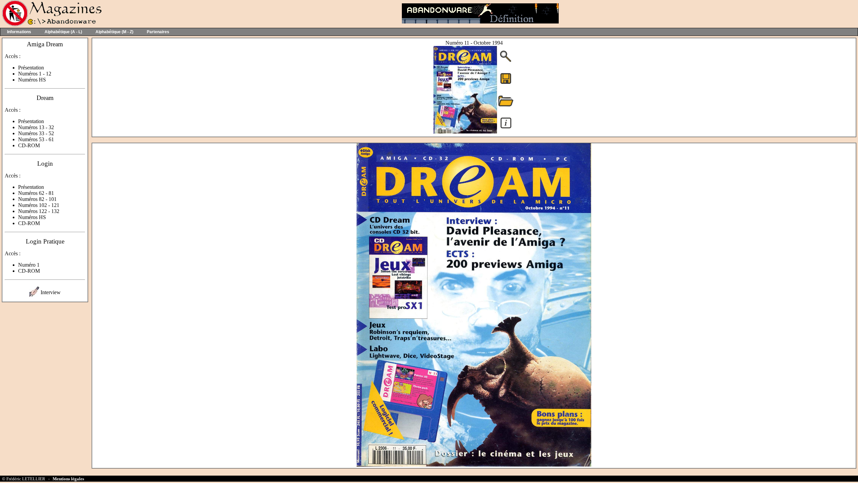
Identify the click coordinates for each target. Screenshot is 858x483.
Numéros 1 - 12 (34, 73)
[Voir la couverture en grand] (505, 61)
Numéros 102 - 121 (38, 205)
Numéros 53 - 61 (36, 139)
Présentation (31, 67)
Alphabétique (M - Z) (114, 32)
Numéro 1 (29, 265)
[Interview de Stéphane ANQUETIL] (34, 295)
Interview (51, 292)
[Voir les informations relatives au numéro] (505, 128)
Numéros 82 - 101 (37, 199)
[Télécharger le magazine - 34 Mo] (505, 83)
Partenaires (158, 32)
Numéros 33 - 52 (36, 133)
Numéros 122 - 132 (38, 211)
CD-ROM (29, 145)
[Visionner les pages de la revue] (465, 132)
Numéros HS (32, 80)
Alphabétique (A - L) (63, 32)
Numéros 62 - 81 (36, 193)
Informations (19, 32)
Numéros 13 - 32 (36, 127)
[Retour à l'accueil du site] (51, 25)
